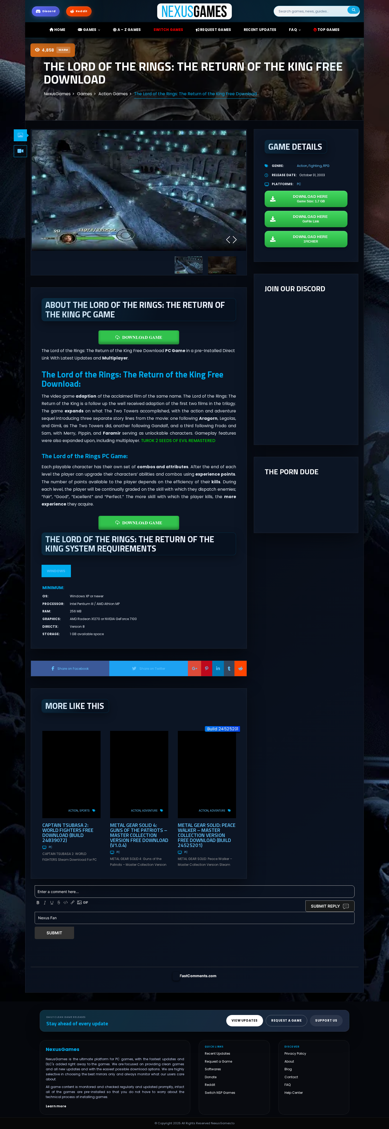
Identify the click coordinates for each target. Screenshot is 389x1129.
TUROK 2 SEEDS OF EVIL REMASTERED (178, 440)
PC (50, 847)
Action (73, 810)
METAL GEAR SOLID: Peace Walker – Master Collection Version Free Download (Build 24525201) (207, 835)
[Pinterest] (206, 668)
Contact (291, 1077)
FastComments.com (198, 975)
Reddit (210, 1084)
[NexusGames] (194, 11)
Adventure (149, 810)
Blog (288, 1069)
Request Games (215, 29)
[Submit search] (353, 10)
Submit (54, 932)
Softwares (213, 1069)
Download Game (142, 337)
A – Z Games (128, 29)
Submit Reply (325, 906)
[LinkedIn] (218, 668)
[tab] (20, 135)
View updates (245, 1020)
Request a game (286, 1020)
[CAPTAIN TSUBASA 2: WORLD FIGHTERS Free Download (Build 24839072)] (71, 774)
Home (59, 29)
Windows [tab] (56, 570)
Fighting (315, 165)
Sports (84, 810)
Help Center (293, 1092)
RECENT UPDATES (260, 29)
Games (89, 29)
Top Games (328, 29)
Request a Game (218, 1061)
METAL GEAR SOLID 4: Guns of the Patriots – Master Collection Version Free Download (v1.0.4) (139, 835)
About (289, 1061)
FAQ (293, 29)
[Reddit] (240, 668)
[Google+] (194, 668)
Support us (326, 1020)
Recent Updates (217, 1053)
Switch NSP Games (220, 1092)
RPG (326, 165)
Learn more (56, 1106)
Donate (210, 1077)
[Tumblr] (229, 668)
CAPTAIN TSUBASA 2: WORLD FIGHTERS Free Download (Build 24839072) (67, 832)
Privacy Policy (295, 1053)
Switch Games (168, 29)
